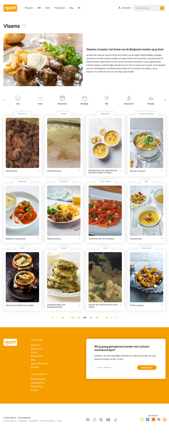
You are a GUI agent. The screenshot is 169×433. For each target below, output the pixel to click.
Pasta (40, 104)
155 (84, 318)
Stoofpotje (84, 104)
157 (96, 318)
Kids (18, 104)
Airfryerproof (129, 104)
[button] (164, 100)
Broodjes (151, 104)
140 (62, 318)
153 (72, 318)
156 (90, 318)
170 (106, 318)
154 (78, 318)
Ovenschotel (62, 104)
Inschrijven (147, 368)
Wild (106, 104)
